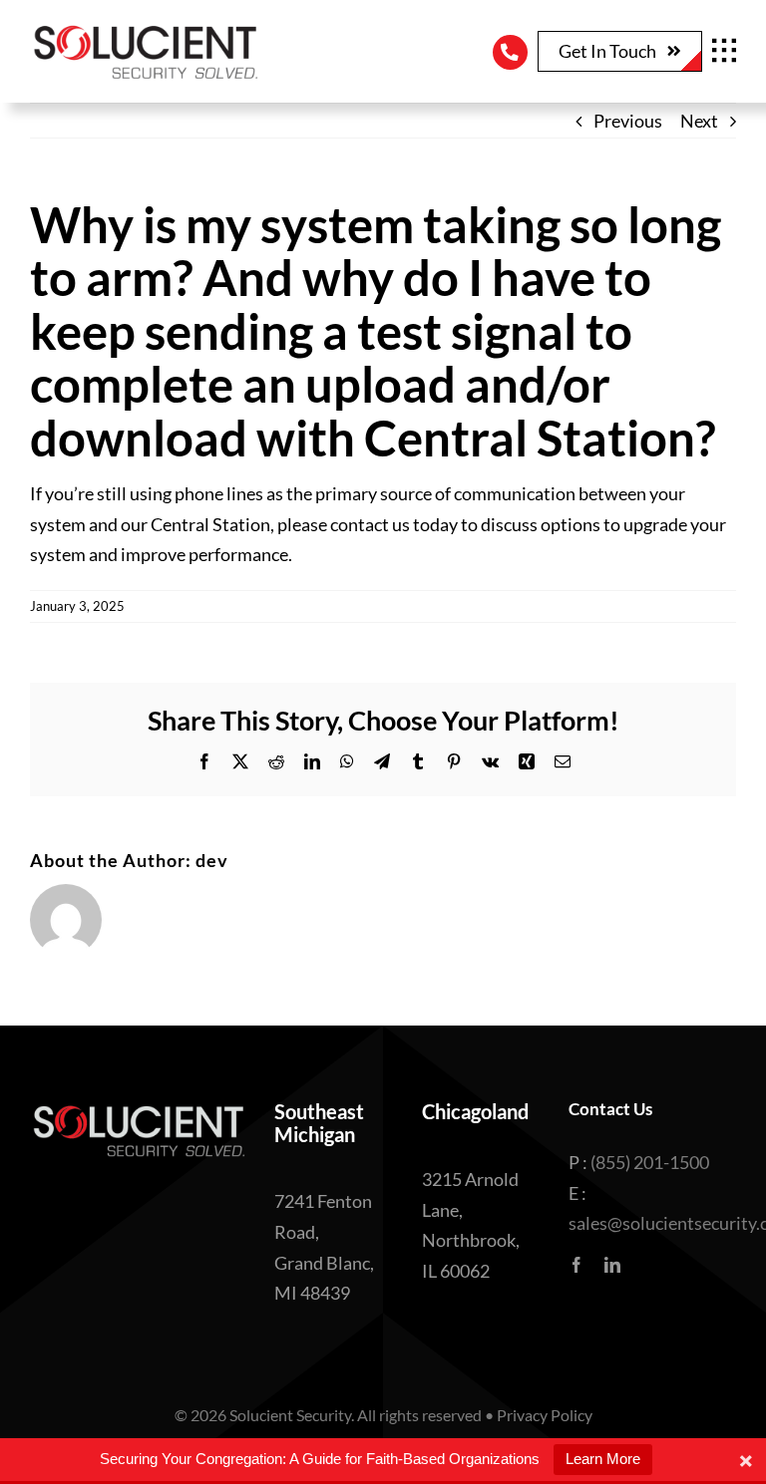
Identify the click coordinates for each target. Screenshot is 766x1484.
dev (211, 860)
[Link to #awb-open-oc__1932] (724, 51)
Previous (627, 121)
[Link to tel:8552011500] (510, 52)
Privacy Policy (544, 1414)
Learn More (603, 1458)
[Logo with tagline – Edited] (144, 29)
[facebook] (576, 1265)
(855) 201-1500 (649, 1162)
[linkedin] (612, 1265)
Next (699, 121)
